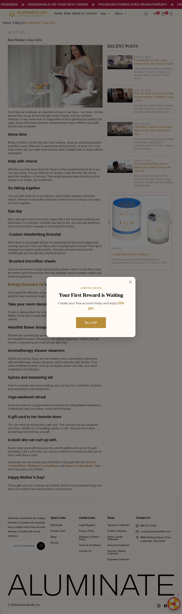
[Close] (130, 282)
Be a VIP (91, 322)
